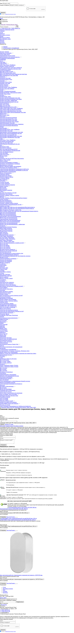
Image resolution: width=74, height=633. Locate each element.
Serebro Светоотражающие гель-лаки (10, 98)
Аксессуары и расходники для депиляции (11, 393)
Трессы (2, 345)
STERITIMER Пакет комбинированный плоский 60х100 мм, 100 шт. (18, 519)
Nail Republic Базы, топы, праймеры (10, 129)
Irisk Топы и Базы (4, 104)
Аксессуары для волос (6, 341)
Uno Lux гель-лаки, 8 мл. (6, 142)
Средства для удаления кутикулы (9, 310)
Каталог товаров (4, 51)
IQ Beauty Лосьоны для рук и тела (9, 395)
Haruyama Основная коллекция (8, 117)
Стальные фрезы (4, 178)
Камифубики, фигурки (6, 275)
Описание (2, 426)
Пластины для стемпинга (7, 283)
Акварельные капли (5, 292)
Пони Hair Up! (3, 333)
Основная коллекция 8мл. (7, 141)
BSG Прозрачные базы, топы (8, 72)
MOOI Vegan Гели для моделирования (10, 220)
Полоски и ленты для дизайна (8, 285)
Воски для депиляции (6, 389)
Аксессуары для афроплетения (8, 339)
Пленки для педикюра (6, 261)
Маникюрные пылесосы (6, 165)
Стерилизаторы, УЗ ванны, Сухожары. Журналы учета (14, 350)
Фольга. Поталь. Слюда (6, 278)
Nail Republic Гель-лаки (6, 130)
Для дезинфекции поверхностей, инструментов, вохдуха (15, 256)
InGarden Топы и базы (6, 82)
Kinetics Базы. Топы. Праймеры (8, 87)
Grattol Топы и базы (5, 94)
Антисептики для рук (5, 252)
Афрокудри (3, 336)
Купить (2, 424)
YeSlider (2, 270)
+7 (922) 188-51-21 (15, 28)
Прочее (2, 316)
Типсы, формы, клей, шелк (7, 241)
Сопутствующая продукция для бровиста (11, 383)
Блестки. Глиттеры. (5, 274)
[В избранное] (15, 517)
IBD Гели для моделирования (8, 213)
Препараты (3, 373)
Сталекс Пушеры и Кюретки (7, 184)
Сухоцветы (3, 279)
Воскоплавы (3, 387)
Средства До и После (6, 391)
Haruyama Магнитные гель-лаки (8, 120)
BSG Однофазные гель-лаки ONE (9, 75)
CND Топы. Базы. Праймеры (7, 65)
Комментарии (9, 426)
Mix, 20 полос (3, 370)
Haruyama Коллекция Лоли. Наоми (9, 121)
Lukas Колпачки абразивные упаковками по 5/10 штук (14, 169)
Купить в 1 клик (9, 424)
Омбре (2, 323)
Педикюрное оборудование (7, 58)
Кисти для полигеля (5, 248)
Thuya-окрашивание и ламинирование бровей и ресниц (15, 381)
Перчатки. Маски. (4, 314)
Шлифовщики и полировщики (8, 171)
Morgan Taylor (3, 155)
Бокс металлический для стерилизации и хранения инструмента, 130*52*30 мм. (21, 575)
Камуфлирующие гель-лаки (7, 123)
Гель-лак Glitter (4, 153)
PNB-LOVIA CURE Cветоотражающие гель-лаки (13, 112)
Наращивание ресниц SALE (7, 55)
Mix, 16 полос (3, 368)
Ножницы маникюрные (6, 202)
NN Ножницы (3, 188)
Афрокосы (3, 332)
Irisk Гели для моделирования (8, 212)
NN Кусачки (3, 187)
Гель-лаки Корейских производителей (10, 150)
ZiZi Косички (3, 320)
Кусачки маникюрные (5, 200)
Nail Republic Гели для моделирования (10, 216)
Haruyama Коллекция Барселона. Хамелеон (11, 124)
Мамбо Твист (3, 328)
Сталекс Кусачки (4, 182)
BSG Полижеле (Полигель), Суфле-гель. (10, 209)
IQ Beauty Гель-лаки (5, 78)
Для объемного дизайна (6, 291)
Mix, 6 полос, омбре (5, 361)
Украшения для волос (6, 337)
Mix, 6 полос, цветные (6, 362)
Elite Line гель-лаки (5, 105)
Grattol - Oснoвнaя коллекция (8, 91)
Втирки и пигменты (5, 262)
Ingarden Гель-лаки (5, 83)
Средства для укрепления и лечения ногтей (11, 311)
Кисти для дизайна (5, 246)
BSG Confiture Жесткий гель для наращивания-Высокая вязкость (17, 207)
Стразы (2, 273)
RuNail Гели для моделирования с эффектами (12, 224)
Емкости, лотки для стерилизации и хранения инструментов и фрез (18, 353)
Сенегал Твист (4, 331)
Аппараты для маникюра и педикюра (10, 163)
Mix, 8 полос (3, 369)
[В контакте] (3, 604)
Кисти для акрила (4, 245)
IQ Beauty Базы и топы (6, 79)
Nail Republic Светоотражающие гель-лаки (11, 132)
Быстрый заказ (11, 517)
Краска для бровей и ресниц (7, 382)
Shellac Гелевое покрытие (7, 66)
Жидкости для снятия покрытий (8, 250)
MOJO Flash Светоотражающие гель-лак (11, 133)
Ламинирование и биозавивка (8, 374)
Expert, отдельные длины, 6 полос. (9, 365)
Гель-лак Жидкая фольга (6, 152)
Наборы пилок (4, 302)
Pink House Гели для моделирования (10, 221)
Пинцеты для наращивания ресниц (9, 376)
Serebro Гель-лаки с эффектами (8, 100)
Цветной (2, 325)
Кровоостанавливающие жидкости (9, 254)
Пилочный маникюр (5, 296)
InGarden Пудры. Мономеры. (7, 238)
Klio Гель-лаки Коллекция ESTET (9, 149)
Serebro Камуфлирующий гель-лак (9, 101)
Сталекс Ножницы (5, 183)
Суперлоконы (3, 329)
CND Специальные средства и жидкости (11, 67)
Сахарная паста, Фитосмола (7, 390)
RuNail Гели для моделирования (8, 223)
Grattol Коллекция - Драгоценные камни (10, 92)
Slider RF (2, 266)
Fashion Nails (3, 269)
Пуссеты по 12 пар (5, 405)
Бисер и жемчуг (4, 277)
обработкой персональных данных (10, 14)
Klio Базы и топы (4, 146)
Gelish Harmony (4, 84)
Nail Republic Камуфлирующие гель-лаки (11, 136)
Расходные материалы (6, 377)
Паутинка (2, 290)
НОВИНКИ (3, 59)
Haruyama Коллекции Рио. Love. (8, 119)
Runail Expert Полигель (6, 231)
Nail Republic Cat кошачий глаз (8, 134)
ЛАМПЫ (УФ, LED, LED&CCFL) (8, 306)
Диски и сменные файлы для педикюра (10, 166)
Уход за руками (4, 398)
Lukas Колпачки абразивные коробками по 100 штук (14, 170)
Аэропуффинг (4, 287)
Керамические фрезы (6, 175)
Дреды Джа (3, 335)
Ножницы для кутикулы (6, 194)
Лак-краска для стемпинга (7, 282)
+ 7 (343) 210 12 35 (5, 28)
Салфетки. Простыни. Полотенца (9, 315)
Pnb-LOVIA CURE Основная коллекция (10, 109)
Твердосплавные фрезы (6, 177)
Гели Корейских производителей (8, 219)
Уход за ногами (4, 399)
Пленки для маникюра (6, 260)
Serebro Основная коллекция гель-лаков (11, 99)
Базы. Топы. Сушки (5, 159)
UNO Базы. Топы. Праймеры (7, 140)
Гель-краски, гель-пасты (6, 289)
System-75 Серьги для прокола (8, 402)
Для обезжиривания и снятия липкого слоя (11, 253)
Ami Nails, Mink (4, 267)
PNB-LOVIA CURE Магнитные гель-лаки (10, 111)
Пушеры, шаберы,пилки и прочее (9, 203)
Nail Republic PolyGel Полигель (8, 227)
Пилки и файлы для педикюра (8, 299)
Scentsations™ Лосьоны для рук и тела (10, 68)
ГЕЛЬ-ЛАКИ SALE (5, 54)
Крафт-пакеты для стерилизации (8, 352)
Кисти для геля (4, 244)
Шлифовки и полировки (6, 298)
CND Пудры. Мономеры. (6, 236)
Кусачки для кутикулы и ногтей (8, 192)
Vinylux (2, 157)
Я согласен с (8, 14)
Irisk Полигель (3, 232)
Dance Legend (4, 161)
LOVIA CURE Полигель (6, 229)
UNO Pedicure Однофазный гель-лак (10, 144)
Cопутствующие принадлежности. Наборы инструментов (15, 406)
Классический (3, 324)
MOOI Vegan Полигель (6, 228)
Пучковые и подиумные (6, 372)
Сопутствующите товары (6, 303)
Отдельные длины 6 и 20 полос (8, 358)
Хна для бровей (4, 379)
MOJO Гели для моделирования (8, 217)
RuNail (2, 126)
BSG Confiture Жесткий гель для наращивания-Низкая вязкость (17, 208)
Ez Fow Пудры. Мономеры (7, 237)
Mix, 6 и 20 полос (4, 360)
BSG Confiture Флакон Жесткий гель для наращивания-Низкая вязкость (19, 211)
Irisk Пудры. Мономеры (6, 240)
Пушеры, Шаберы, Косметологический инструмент (13, 198)
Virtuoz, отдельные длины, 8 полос (9, 366)
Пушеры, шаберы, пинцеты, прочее (9, 195)
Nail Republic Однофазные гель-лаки (10, 137)
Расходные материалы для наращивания (11, 346)
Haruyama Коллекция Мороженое (9, 125)
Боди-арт (2, 385)
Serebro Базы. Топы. (5, 96)
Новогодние (3, 265)
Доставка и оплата (18, 426)
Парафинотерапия (5, 397)
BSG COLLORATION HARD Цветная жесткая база (13, 74)
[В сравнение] (17, 517)
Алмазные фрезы (4, 174)
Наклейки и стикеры (5, 271)
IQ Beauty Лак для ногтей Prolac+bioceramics (12, 158)
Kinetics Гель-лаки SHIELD (7, 88)
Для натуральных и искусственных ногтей (11, 295)
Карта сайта (3, 597)
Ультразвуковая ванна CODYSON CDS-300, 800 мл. (14, 508)
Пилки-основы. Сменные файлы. (9, 300)
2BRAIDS (2, 327)
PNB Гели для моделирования (8, 215)
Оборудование (4, 343)
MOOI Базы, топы (4, 115)
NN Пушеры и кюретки (6, 190)
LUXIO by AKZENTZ (5, 70)
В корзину (3, 517)
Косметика (3, 348)
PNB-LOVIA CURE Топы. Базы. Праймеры (11, 108)
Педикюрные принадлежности (8, 304)
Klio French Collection (5, 148)
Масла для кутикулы (5, 308)
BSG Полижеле (4, 233)
